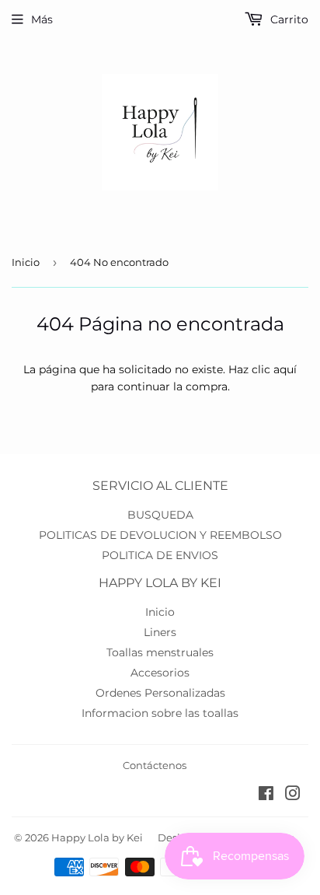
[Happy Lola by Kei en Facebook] (266, 795)
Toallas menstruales (160, 652)
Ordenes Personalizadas (160, 693)
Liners (160, 632)
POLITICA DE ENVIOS (160, 555)
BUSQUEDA (160, 515)
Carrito (287, 19)
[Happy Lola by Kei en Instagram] (293, 795)
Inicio (26, 262)
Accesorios (160, 673)
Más (42, 19)
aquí (285, 369)
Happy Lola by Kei (97, 837)
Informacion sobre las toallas (160, 713)
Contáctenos (154, 765)
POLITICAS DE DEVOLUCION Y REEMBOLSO (160, 535)
